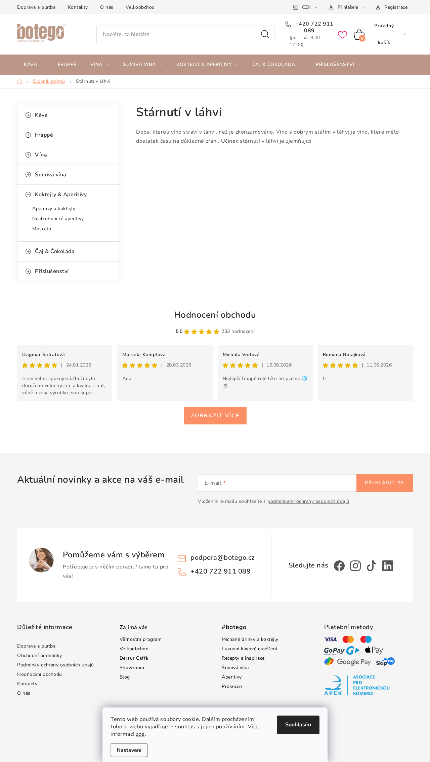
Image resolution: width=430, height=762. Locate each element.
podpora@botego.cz (222, 557)
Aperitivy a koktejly (53, 208)
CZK (306, 7)
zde (140, 734)
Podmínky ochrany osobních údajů (55, 665)
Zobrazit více (215, 415)
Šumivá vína (51, 174)
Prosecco (232, 686)
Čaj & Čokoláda (55, 251)
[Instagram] (355, 565)
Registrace (395, 7)
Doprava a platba (36, 7)
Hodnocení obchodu (215, 315)
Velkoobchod (140, 7)
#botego (234, 627)
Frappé (44, 135)
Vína (41, 155)
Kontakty (78, 7)
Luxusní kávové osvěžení (249, 649)
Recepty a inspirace (243, 658)
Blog (125, 677)
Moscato (41, 229)
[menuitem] (34, 65)
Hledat (265, 34)
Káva (41, 115)
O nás (107, 7)
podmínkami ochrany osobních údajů (308, 501)
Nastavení (129, 750)
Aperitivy (232, 677)
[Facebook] (339, 565)
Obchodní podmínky (39, 655)
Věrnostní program (141, 639)
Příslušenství (52, 271)
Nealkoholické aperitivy (58, 218)
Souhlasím (298, 724)
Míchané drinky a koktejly (250, 639)
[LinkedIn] (387, 565)
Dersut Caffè (134, 658)
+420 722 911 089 (314, 27)
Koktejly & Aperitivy (61, 194)
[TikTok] (371, 565)
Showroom (132, 667)
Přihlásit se (384, 483)
